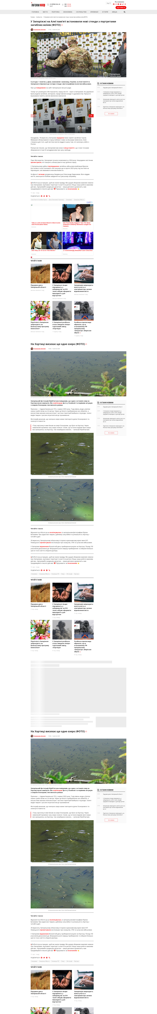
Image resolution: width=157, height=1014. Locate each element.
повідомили (41, 88)
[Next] (91, 115)
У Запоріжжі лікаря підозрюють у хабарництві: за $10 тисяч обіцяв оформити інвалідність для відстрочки (61, 290)
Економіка (67, 12)
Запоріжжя (69, 199)
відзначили (44, 546)
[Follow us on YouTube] (120, 4)
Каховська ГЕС (55, 574)
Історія (105, 12)
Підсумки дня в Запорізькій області (38, 286)
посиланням (72, 189)
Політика (55, 12)
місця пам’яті (69, 148)
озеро (63, 574)
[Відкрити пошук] (124, 12)
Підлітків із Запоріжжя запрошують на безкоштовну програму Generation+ (40, 325)
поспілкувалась (55, 532)
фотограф (69, 574)
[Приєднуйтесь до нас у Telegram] (118, 4)
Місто (45, 12)
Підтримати (121, 7)
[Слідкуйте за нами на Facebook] (113, 4)
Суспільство (81, 12)
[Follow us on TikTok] (123, 4)
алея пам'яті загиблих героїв (39, 199)
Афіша (114, 12)
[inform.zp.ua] (38, 5)
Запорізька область (79, 199)
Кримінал (94, 12)
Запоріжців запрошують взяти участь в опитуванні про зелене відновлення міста (83, 288)
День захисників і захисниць (56, 199)
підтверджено (53, 166)
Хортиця (76, 574)
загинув (41, 174)
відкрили (60, 138)
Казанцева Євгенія (40, 29)
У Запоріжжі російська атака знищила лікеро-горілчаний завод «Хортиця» (61, 325)
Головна (35, 12)
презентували (36, 162)
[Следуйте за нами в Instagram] (116, 4)
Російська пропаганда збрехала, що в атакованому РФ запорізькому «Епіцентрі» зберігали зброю (82, 327)
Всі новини (111, 113)
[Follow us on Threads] (125, 4)
